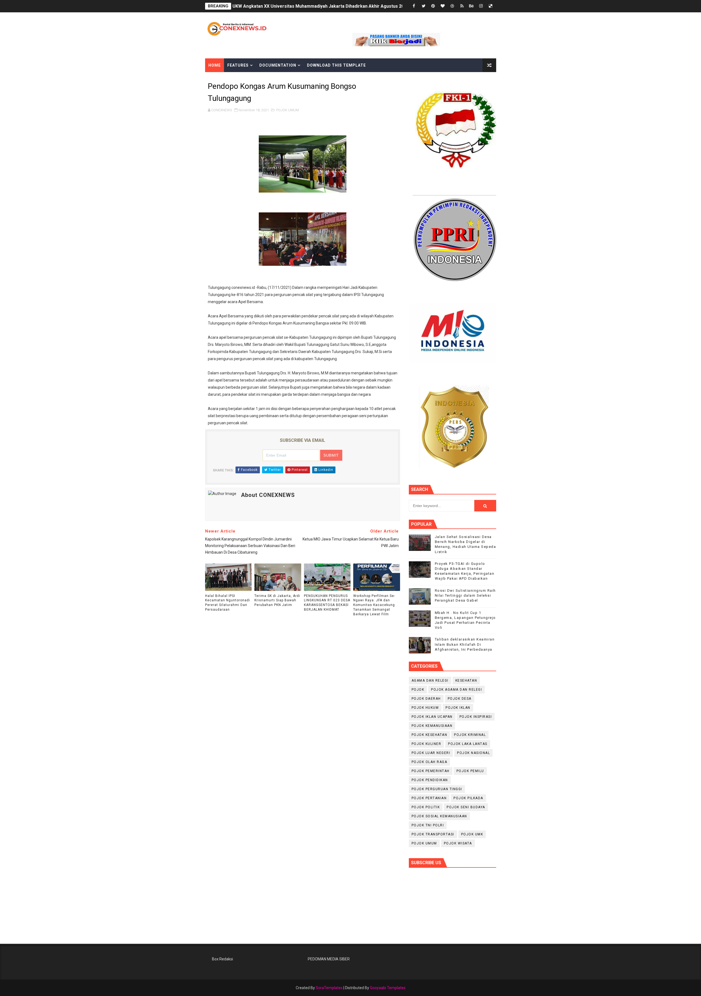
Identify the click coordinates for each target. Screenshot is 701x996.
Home (214, 65)
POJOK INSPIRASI (475, 717)
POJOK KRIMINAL (470, 735)
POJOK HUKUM (425, 708)
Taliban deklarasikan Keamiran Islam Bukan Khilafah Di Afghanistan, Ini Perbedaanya (465, 644)
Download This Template (336, 65)
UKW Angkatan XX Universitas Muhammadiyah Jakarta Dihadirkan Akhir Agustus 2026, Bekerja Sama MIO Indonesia (351, 6)
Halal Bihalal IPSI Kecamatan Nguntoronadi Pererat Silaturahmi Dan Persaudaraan (227, 602)
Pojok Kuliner (426, 744)
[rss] (462, 6)
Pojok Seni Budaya (466, 807)
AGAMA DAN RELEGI (430, 680)
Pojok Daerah (426, 699)
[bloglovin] (443, 6)
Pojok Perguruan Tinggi (437, 789)
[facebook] (414, 6)
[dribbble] (452, 6)
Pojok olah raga (429, 762)
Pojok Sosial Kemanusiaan (439, 816)
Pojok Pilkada (468, 798)
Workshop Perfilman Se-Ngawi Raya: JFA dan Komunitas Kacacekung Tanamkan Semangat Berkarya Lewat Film (374, 605)
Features (238, 65)
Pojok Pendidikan (430, 780)
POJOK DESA (460, 699)
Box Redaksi (222, 959)
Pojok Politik (426, 807)
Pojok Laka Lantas (467, 744)
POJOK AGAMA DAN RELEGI (456, 689)
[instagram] (481, 6)
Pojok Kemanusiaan (432, 726)
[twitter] (424, 6)
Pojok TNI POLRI (428, 825)
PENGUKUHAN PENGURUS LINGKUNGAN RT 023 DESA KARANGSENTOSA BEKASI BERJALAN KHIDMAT (327, 602)
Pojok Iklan (458, 708)
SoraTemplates (329, 988)
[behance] (471, 6)
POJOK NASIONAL (473, 753)
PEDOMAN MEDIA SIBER (329, 959)
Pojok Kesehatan (429, 735)
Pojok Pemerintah (431, 771)
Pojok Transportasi (433, 834)
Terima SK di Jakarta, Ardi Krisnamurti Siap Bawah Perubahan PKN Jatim (277, 600)
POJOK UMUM (287, 110)
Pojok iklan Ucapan (432, 717)
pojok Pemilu (470, 771)
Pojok (418, 689)
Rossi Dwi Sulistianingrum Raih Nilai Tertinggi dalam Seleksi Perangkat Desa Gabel (465, 595)
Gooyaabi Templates (388, 988)
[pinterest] (433, 6)
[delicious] (491, 6)
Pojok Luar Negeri (431, 753)
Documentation (277, 65)
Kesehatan (466, 680)
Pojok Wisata (458, 843)
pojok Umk (472, 834)
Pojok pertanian (429, 798)
